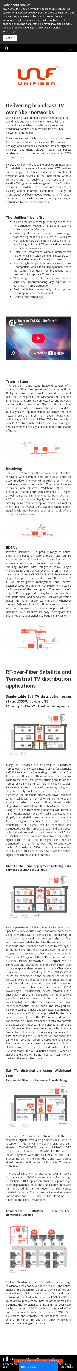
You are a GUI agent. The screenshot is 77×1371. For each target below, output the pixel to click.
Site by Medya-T (67, 1367)
